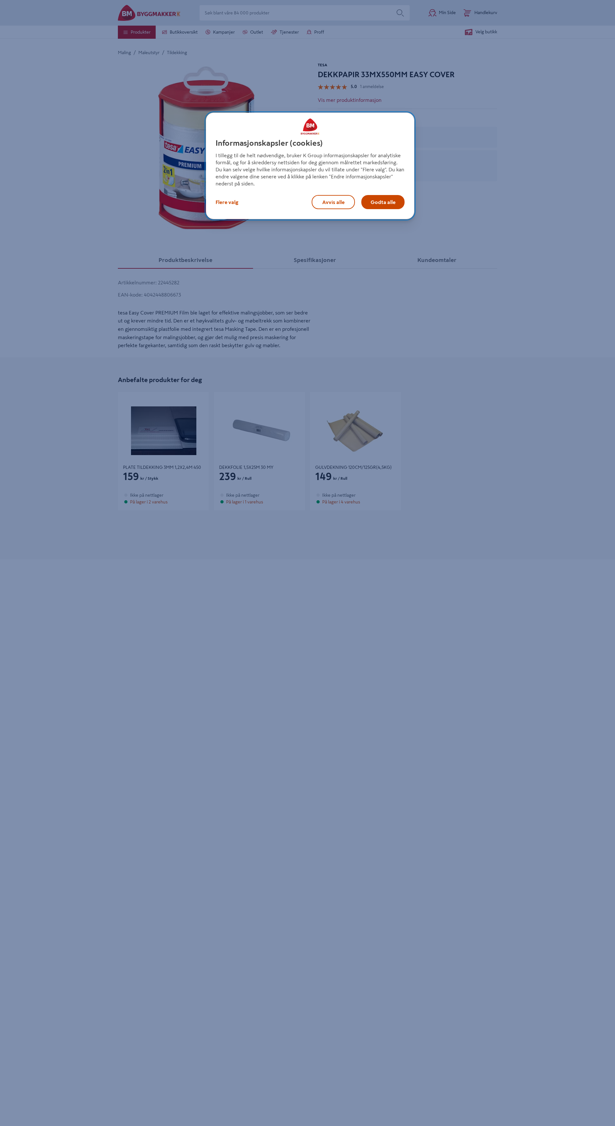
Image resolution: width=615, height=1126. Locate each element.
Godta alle (383, 202)
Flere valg (227, 202)
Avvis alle (333, 202)
